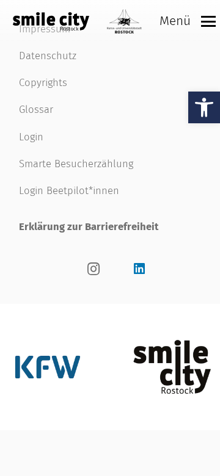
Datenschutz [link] (47, 55)
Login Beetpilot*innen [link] (69, 190)
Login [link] (31, 137)
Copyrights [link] (43, 82)
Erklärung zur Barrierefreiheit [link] (88, 226)
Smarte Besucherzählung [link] (76, 163)
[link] (204, 107)
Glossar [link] (36, 109)
